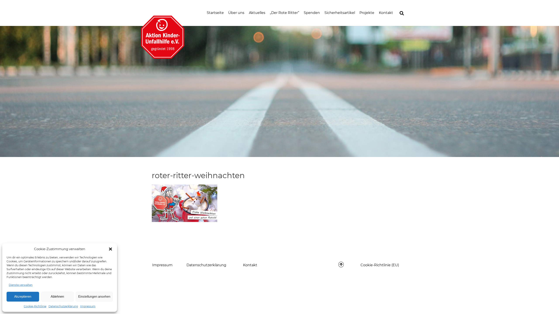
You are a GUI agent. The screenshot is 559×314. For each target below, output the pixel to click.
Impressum (87, 306)
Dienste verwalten (21, 285)
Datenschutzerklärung (63, 306)
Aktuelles (257, 13)
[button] (110, 249)
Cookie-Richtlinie (35, 306)
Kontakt (386, 13)
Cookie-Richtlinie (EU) (380, 265)
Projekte (366, 13)
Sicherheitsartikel (339, 13)
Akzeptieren (22, 296)
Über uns (236, 13)
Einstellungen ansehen (94, 296)
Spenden (312, 13)
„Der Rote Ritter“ (284, 13)
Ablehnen (57, 296)
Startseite (215, 13)
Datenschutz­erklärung (206, 265)
